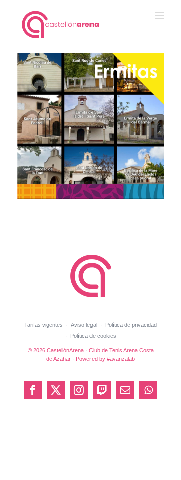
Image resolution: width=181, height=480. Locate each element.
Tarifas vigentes (43, 325)
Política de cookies (93, 336)
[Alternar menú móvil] (160, 15)
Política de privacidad (131, 325)
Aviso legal (84, 325)
